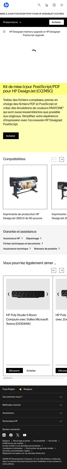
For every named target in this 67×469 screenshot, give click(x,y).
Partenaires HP (9, 421)
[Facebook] (10, 435)
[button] (61, 159)
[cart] (46, 5)
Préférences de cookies (12, 443)
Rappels (6, 441)
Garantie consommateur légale (16, 451)
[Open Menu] (61, 5)
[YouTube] (24, 435)
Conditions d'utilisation (12, 448)
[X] (17, 435)
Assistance (8, 413)
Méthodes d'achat (11, 405)
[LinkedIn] (4, 435)
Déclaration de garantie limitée (39, 448)
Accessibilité (39, 441)
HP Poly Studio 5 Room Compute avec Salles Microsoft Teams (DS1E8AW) (27, 319)
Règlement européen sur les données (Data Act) (23, 453)
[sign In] (54, 5)
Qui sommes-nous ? (12, 396)
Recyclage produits (21, 441)
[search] (39, 5)
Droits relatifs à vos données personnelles (21, 446)
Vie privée (52, 441)
